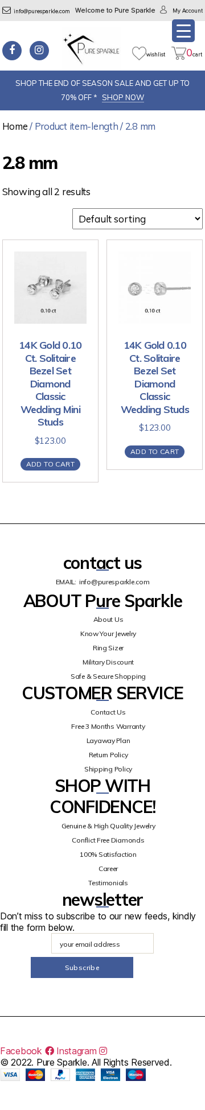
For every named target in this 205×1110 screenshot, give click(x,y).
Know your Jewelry (108, 633)
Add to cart (50, 464)
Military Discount (108, 662)
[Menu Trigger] (183, 30)
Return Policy (108, 754)
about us (108, 619)
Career (108, 868)
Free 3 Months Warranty (108, 726)
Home (15, 126)
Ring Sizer (108, 647)
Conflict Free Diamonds (108, 840)
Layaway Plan (108, 740)
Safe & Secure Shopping (108, 676)
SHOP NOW (123, 97)
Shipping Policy (108, 769)
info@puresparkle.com (42, 11)
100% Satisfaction (108, 854)
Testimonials (108, 882)
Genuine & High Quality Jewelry (108, 826)
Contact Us (108, 712)
